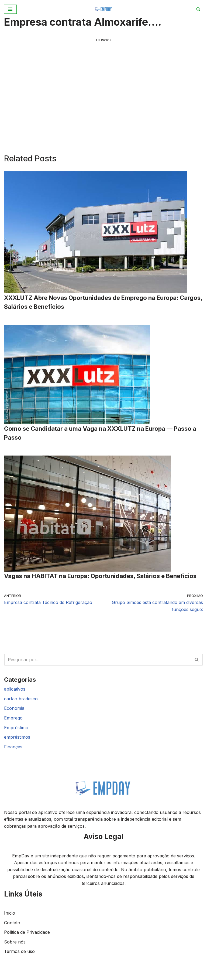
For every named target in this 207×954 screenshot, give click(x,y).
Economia (14, 708)
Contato (12, 922)
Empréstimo (16, 727)
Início (9, 913)
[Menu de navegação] (10, 9)
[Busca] (198, 9)
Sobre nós (15, 942)
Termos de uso (19, 951)
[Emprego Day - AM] (104, 9)
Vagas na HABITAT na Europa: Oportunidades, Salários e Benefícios (100, 575)
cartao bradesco (21, 698)
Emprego (13, 718)
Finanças (13, 746)
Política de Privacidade (27, 932)
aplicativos (14, 689)
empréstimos (17, 737)
